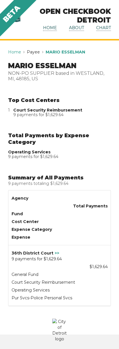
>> (57, 253)
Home (14, 52)
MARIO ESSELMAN (65, 52)
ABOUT (76, 27)
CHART (103, 27)
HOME (50, 27)
